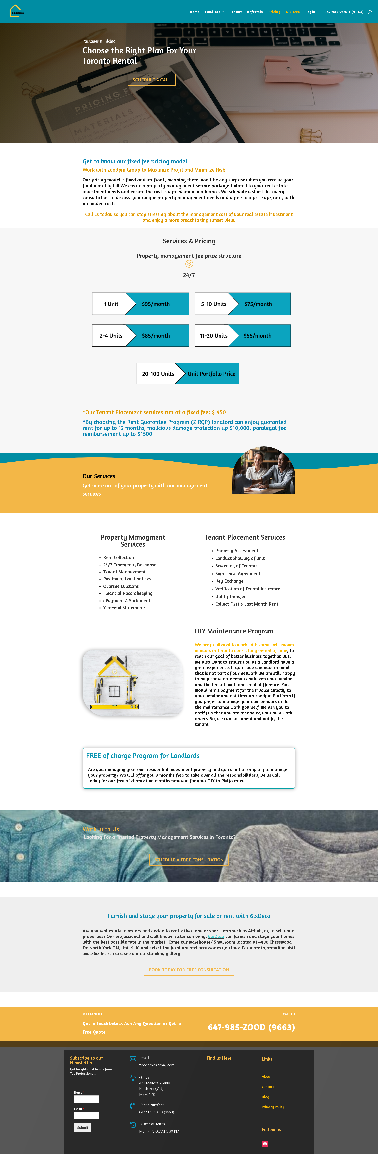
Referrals (255, 12)
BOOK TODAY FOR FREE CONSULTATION (189, 970)
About (266, 1076)
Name (79, 1092)
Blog (265, 1096)
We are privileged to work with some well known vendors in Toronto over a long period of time (244, 647)
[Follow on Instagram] (265, 1144)
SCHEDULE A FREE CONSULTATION (189, 859)
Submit (82, 1127)
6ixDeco (293, 12)
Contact (268, 1086)
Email (79, 1109)
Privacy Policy (273, 1106)
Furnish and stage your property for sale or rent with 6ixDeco (189, 916)
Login (310, 12)
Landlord (212, 12)
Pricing (274, 12)
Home (195, 12)
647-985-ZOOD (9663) (344, 12)
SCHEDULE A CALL (151, 80)
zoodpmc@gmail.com (157, 1065)
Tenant (236, 12)
